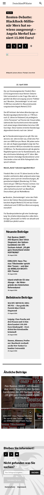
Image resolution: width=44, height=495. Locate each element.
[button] (4, 3)
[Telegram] (19, 46)
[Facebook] (25, 46)
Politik (9, 13)
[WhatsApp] (8, 46)
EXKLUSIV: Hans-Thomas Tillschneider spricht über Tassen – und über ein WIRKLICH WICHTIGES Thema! (19, 266)
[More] (31, 46)
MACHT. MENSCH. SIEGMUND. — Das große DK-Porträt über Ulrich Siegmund (19, 307)
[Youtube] (17, 454)
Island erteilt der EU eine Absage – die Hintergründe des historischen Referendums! (18, 284)
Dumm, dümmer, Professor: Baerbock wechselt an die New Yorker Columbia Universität (19, 344)
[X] (14, 46)
